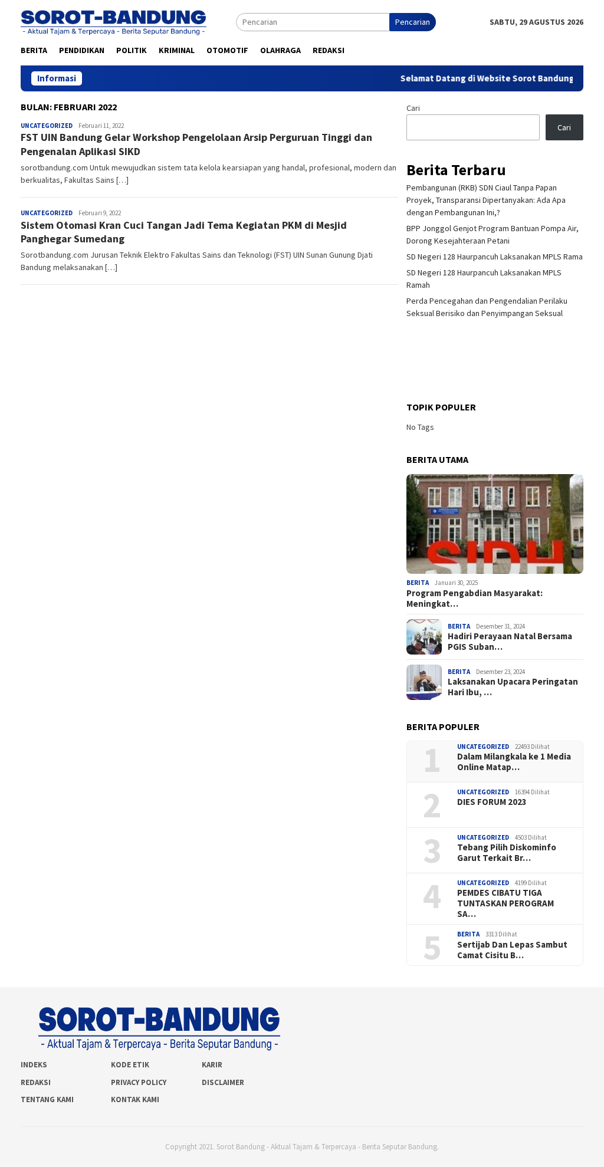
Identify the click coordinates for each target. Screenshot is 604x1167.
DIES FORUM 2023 (492, 802)
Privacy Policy (138, 1082)
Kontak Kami (135, 1099)
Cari (413, 108)
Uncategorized (47, 125)
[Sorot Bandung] (113, 21)
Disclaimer (223, 1082)
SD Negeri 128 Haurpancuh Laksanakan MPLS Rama (494, 256)
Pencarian (412, 22)
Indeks (34, 1065)
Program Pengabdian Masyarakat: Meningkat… (474, 598)
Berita (417, 582)
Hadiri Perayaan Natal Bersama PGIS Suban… (510, 641)
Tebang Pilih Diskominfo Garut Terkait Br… (506, 852)
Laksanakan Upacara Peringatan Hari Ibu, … (513, 687)
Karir (212, 1065)
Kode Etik (130, 1065)
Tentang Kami (47, 1099)
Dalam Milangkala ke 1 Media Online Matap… (514, 761)
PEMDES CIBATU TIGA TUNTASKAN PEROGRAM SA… (505, 903)
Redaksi (36, 1082)
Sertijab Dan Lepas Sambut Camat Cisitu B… (512, 950)
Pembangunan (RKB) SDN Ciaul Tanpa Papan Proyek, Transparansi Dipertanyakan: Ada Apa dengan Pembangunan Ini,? (486, 200)
